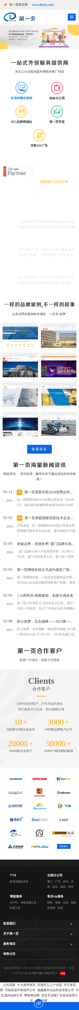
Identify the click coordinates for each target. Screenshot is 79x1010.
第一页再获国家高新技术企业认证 (50, 518)
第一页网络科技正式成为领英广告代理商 (46, 570)
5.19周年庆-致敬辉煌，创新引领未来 (45, 595)
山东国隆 (9, 985)
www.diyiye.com (43, 4)
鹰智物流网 (32, 995)
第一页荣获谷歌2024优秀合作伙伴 (50, 492)
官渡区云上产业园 (49, 985)
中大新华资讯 (26, 985)
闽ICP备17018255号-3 (44, 973)
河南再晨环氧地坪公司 (20, 990)
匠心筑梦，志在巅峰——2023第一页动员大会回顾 (46, 621)
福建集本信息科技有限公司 (55, 990)
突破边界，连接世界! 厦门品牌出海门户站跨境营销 (46, 544)
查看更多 (39, 449)
